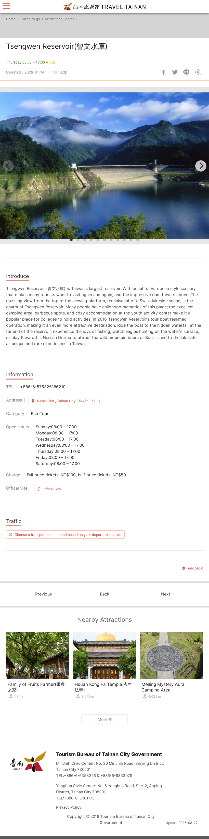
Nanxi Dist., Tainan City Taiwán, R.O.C (68, 401)
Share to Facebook (163, 72)
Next (165, 594)
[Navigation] (6, 5)
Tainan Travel (104, 6)
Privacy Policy (68, 807)
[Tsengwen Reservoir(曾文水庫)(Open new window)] (104, 165)
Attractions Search (59, 19)
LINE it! (186, 72)
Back (104, 594)
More (103, 719)
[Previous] (8, 166)
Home (11, 19)
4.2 (52, 62)
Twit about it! (175, 72)
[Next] (200, 166)
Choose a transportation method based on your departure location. (68, 534)
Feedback (198, 72)
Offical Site (52, 489)
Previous (43, 594)
